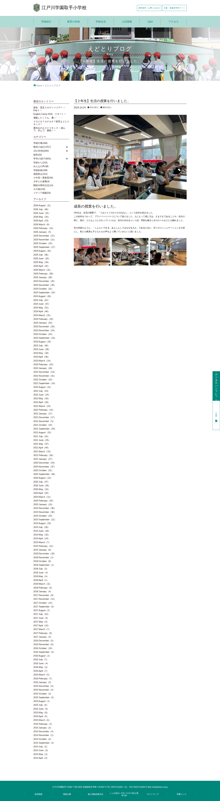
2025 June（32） (41, 258)
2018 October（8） (42, 561)
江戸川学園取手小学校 (64, 7)
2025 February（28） (43, 273)
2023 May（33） (41, 353)
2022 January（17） (43, 413)
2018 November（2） (44, 557)
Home (39, 85)
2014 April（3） (41, 758)
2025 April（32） (41, 266)
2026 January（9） (42, 232)
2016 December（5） (44, 640)
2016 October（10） (43, 648)
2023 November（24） (44, 330)
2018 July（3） (40, 568)
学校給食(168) (40, 170)
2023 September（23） (44, 338)
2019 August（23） (42, 523)
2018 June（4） (41, 572)
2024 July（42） (41, 300)
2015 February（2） (43, 724)
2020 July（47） (41, 481)
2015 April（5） (41, 716)
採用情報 (38, 794)
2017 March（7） (42, 629)
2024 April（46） (41, 311)
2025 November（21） (44, 239)
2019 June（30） (41, 531)
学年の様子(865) (42, 158)
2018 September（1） (44, 565)
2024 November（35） (44, 285)
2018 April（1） (41, 580)
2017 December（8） (44, 595)
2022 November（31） (44, 375)
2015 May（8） (41, 712)
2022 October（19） (43, 379)
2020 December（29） (44, 462)
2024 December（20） (44, 281)
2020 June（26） (41, 485)
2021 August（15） (42, 432)
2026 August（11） (42, 205)
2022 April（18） (41, 402)
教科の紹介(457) (42, 147)
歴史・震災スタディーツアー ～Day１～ (49, 108)
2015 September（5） (44, 697)
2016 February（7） (43, 678)
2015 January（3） (42, 727)
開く (67, 147)
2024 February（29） (43, 319)
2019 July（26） (41, 527)
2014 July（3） (40, 746)
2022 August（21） (42, 387)
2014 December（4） (44, 731)
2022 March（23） (42, 406)
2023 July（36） (41, 345)
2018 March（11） (42, 584)
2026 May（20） (41, 216)
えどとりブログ (52, 85)
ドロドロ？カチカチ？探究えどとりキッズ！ (51, 122)
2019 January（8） (42, 549)
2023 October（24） (43, 334)
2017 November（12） (44, 599)
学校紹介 (46, 21)
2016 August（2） (42, 655)
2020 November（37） (44, 466)
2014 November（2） (44, 735)
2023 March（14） (42, 360)
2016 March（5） (42, 674)
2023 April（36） (41, 356)
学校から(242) (40, 162)
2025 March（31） (42, 270)
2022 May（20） (41, 398)
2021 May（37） (41, 444)
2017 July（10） (41, 614)
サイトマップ (153, 794)
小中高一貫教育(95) (43, 177)
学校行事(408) (40, 143)
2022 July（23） (41, 391)
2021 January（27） (43, 459)
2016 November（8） (44, 644)
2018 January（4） (42, 591)
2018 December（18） (44, 553)
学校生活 (101, 21)
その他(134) (39, 189)
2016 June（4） (41, 663)
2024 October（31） (43, 288)
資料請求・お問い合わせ (149, 8)
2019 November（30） (44, 512)
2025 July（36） (41, 254)
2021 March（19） (42, 451)
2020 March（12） (42, 497)
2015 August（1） (42, 701)
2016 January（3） (42, 682)
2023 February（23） (43, 364)
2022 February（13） (43, 410)
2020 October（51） (43, 470)
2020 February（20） (43, 500)
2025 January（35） (43, 277)
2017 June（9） (41, 618)
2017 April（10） (41, 625)
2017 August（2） (42, 610)
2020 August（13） (42, 478)
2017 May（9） (41, 621)
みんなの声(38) (40, 166)
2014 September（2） (44, 743)
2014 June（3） (41, 750)
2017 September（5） (44, 606)
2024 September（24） (44, 292)
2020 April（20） (41, 493)
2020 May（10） (41, 489)
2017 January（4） (42, 637)
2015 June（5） (41, 708)
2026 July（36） (41, 209)
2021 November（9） (44, 421)
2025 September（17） (44, 247)
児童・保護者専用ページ (174, 8)
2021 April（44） (41, 447)
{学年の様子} (94, 107)
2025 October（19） (43, 243)
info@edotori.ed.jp (160, 787)
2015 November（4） (44, 689)
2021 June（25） (41, 440)
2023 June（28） (41, 349)
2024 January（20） (43, 322)
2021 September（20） (44, 428)
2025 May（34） (41, 262)
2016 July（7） (40, 659)
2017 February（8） (43, 633)
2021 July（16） (41, 436)
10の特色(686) (41, 151)
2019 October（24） (43, 515)
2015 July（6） (40, 705)
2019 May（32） (41, 534)
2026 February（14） (43, 228)
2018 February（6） (43, 587)
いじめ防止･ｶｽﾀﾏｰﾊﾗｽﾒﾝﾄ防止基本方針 (124, 794)
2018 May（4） (41, 576)
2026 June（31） (41, 213)
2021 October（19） (43, 425)
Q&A (150, 21)
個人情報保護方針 (95, 794)
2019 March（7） (42, 542)
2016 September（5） (44, 652)
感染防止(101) (40, 174)
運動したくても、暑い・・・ (48, 117)
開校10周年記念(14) (43, 185)
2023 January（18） (43, 368)
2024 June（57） (41, 304)
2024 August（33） (42, 296)
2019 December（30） (44, 508)
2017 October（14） (43, 603)
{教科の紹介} (107, 107)
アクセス (174, 21)
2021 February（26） (43, 455)
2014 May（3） (41, 754)
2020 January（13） (43, 504)
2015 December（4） (44, 686)
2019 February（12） (43, 546)
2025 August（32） (42, 251)
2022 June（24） (41, 394)
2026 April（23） (41, 220)
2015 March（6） (42, 720)
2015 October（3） (42, 693)
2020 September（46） (44, 474)
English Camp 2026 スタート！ (49, 114)
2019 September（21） (44, 519)
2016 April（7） (41, 671)
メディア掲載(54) (42, 193)
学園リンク (181, 794)
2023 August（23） (42, 341)
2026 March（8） (42, 224)
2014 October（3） (42, 739)
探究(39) (37, 154)
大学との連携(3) (41, 181)
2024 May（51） (41, 307)
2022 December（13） (44, 372)
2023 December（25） (44, 326)
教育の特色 (73, 21)
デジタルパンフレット (216, 386)
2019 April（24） (41, 538)
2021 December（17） (44, 417)
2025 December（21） (44, 235)
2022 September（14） (44, 383)
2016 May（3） (41, 667)
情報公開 (67, 794)
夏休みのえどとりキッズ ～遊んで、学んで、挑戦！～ (49, 129)
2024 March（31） (42, 315)
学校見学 (216, 415)
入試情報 (127, 21)
